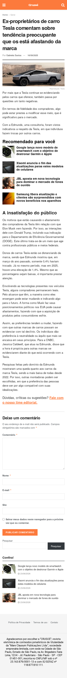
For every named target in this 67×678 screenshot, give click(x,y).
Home (5, 14)
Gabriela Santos (13, 55)
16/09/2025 (32, 55)
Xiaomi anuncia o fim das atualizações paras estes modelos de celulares (41, 582)
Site (4, 504)
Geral (12, 14)
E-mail (7, 490)
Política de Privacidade (19, 622)
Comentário (10, 434)
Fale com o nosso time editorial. (33, 400)
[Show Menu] (4, 5)
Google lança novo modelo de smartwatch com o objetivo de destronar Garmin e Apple (40, 567)
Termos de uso (40, 622)
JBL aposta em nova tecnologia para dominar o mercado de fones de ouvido (38, 596)
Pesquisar (7, 540)
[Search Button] (63, 5)
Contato (54, 622)
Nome (6, 475)
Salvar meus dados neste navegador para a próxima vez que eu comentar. (34, 521)
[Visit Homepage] (33, 5)
